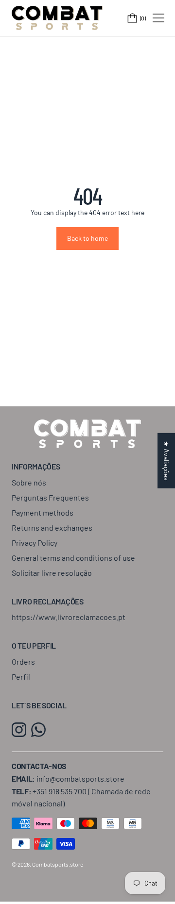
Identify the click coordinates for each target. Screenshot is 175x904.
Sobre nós (29, 482)
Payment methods (42, 512)
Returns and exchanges (52, 527)
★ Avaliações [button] (166, 461)
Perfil (21, 676)
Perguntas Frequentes (50, 497)
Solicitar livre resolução (52, 572)
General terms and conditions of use (73, 557)
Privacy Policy (34, 542)
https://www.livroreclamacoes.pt (68, 616)
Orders (23, 661)
